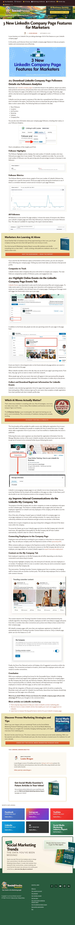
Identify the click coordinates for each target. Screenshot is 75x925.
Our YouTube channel (36, 896)
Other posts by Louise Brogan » (22, 770)
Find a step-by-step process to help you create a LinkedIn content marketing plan (35, 705)
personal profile (56, 541)
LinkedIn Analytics (23, 749)
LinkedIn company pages (25, 87)
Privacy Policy (21, 898)
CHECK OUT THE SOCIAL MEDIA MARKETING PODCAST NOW (37, 743)
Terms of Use (14, 898)
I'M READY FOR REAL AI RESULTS (36, 420)
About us (33, 888)
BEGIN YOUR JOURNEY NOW (59, 12)
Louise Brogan (27, 758)
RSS (32, 909)
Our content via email (36, 891)
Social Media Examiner (17, 10)
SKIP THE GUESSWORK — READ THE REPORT (37, 254)
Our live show (34, 898)
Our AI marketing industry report (39, 904)
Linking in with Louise (47, 763)
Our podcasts (34, 893)
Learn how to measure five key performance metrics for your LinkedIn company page (36, 711)
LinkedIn (14, 749)
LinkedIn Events (13, 285)
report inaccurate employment (54, 549)
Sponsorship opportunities (37, 907)
